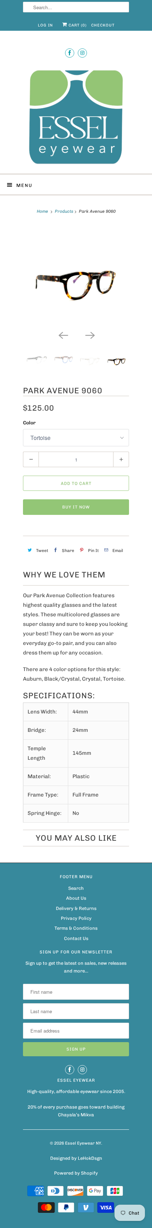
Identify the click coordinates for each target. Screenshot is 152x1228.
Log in (45, 25)
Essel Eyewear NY (83, 1143)
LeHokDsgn (90, 1158)
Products (64, 211)
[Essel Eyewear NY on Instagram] (82, 53)
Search (76, 888)
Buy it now (76, 507)
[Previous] (62, 334)
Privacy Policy (76, 918)
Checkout (103, 25)
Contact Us (76, 938)
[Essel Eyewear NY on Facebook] (69, 53)
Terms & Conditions (76, 928)
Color (29, 423)
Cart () (77, 25)
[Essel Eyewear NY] (76, 116)
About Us (76, 898)
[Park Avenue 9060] (76, 276)
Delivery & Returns (76, 908)
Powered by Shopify (76, 1173)
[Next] (89, 334)
